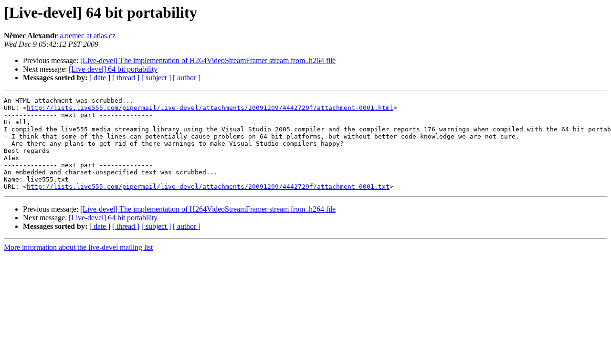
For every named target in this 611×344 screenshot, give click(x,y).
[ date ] (99, 78)
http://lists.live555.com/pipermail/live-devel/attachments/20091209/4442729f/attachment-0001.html (210, 107)
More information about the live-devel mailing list (78, 247)
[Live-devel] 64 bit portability (113, 69)
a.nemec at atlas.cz (88, 36)
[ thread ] (125, 78)
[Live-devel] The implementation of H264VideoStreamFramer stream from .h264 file (208, 60)
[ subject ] (156, 78)
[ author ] (186, 78)
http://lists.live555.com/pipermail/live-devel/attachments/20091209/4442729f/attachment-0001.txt (208, 186)
